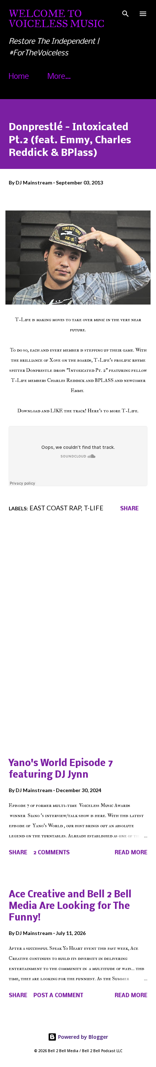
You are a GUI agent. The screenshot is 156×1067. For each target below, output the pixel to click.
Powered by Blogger (82, 1036)
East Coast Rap (55, 508)
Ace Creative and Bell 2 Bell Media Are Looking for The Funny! (70, 906)
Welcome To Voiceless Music (56, 18)
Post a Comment (58, 996)
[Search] (125, 13)
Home (19, 77)
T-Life (93, 508)
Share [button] (129, 509)
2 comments (51, 853)
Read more (131, 853)
